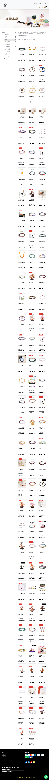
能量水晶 (6, 39)
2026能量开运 (7, 34)
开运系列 (8, 43)
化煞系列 (8, 44)
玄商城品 (4, 32)
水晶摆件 (8, 49)
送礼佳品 (8, 48)
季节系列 (8, 46)
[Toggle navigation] (45, 3)
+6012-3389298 (7, 769)
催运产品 (6, 36)
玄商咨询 (5, 54)
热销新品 (8, 41)
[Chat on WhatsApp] (46, 777)
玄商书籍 (5, 53)
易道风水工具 (6, 56)
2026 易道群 (6, 58)
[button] (41, 3)
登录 (37, 3)
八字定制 (8, 51)
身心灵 (6, 37)
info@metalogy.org (8, 771)
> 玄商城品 (5, 30)
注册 (35, 3)
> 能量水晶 (10, 30)
